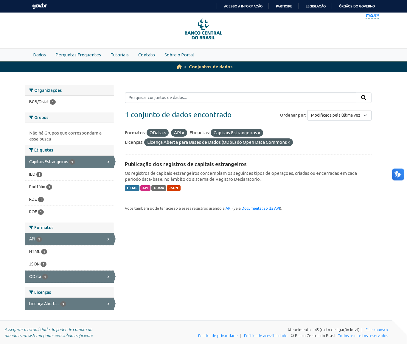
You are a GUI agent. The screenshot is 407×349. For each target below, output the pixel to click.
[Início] (179, 66)
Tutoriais (120, 54)
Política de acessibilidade (266, 335)
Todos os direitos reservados (363, 335)
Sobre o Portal (179, 54)
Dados (39, 54)
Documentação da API (261, 208)
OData (159, 188)
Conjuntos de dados (211, 66)
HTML (132, 188)
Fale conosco (377, 330)
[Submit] (364, 97)
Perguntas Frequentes (78, 54)
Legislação (316, 6)
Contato (146, 54)
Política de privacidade (218, 335)
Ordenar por (292, 115)
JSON (173, 188)
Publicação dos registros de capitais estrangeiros (186, 164)
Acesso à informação (243, 6)
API (145, 188)
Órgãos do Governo (357, 6)
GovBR (39, 6)
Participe (284, 6)
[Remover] (165, 133)
